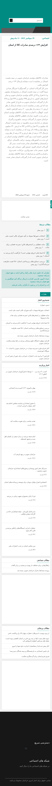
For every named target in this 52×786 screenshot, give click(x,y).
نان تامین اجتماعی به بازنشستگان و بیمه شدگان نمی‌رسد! (29, 651)
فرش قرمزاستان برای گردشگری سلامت (35, 656)
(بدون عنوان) (44, 305)
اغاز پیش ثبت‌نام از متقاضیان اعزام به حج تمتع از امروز (30, 646)
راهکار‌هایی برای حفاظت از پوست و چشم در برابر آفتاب (30, 565)
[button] (26, 748)
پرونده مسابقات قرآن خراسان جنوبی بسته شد (33, 336)
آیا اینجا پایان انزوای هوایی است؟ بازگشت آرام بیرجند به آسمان (27, 323)
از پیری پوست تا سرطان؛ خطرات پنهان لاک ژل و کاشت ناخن (28, 633)
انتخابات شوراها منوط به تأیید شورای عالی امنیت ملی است (29, 310)
